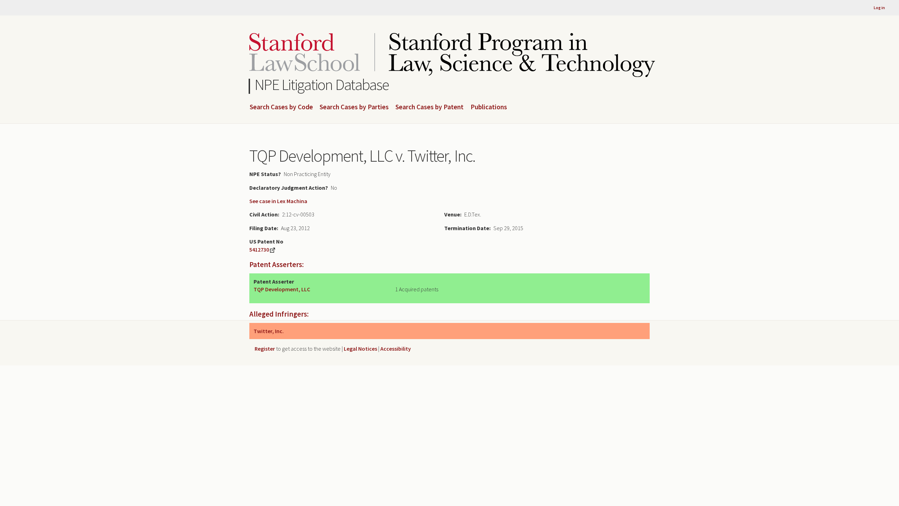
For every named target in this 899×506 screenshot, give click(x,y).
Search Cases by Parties (354, 107)
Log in (879, 7)
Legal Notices (360, 348)
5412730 (259, 249)
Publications (489, 107)
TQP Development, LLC (282, 289)
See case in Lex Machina (278, 201)
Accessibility (395, 348)
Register (265, 348)
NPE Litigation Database (322, 84)
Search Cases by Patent (429, 107)
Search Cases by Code (281, 107)
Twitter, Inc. (269, 331)
